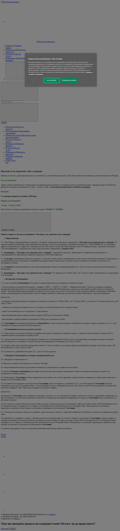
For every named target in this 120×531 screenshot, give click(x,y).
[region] (61, 70)
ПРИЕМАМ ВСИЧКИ (69, 80)
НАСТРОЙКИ (51, 80)
